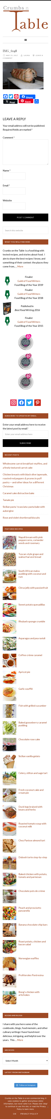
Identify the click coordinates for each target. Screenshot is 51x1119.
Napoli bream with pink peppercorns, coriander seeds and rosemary (31, 540)
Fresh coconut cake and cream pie (31, 791)
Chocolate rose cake (29, 739)
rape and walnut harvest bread (30, 555)
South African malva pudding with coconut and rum (32, 573)
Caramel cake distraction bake (18, 493)
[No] (47, 1107)
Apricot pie (24, 671)
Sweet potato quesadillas (31, 604)
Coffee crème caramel (30, 655)
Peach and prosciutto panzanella (29, 909)
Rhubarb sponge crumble (31, 621)
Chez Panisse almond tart (31, 840)
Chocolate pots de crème (31, 890)
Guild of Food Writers (28, 280)
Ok (14, 1114)
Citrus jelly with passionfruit (33, 587)
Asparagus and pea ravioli (31, 638)
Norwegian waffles (28, 958)
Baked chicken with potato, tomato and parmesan (32, 876)
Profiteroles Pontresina (31, 975)
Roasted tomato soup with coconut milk (32, 825)
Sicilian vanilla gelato (29, 756)
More (20, 266)
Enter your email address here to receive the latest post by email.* (24, 426)
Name (6, 170)
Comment (9, 137)
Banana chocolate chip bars (32, 924)
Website (7, 200)
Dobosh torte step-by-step (32, 857)
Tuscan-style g (26, 554)
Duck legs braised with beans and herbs (30, 808)
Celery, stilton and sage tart (32, 772)
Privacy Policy (29, 1114)
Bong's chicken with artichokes (29, 993)
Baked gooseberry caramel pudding (32, 724)
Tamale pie (8, 499)
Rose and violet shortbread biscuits (21, 517)
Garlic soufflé (25, 688)
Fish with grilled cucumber (32, 705)
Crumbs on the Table (25, 18)
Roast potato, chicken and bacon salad (32, 943)
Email (6, 185)
